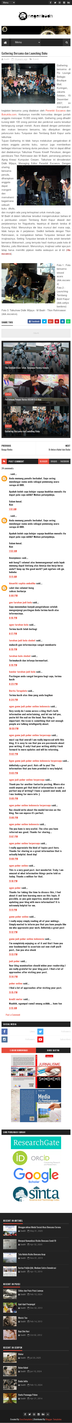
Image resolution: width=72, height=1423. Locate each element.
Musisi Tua (22, 1317)
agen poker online (18, 865)
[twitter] (55, 2)
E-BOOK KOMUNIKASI (19, 1050)
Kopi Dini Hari (23, 1331)
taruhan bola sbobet (20, 656)
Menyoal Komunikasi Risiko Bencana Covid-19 (37, 1240)
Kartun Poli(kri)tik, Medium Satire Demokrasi (37, 1267)
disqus (54, 461)
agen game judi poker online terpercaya (30, 735)
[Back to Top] (48, 1414)
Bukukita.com (9, 114)
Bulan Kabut (23, 1367)
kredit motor (16, 999)
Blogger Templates (54, 1419)
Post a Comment (13, 1014)
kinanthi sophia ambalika (22, 583)
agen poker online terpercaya (24, 843)
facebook (64, 461)
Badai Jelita (23, 1381)
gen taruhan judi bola (20, 602)
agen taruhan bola (18, 624)
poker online (15, 983)
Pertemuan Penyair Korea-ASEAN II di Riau (23, 399)
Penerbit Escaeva (56, 110)
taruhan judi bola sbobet (22, 640)
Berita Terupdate (18, 690)
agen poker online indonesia (24, 824)
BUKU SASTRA (53, 1050)
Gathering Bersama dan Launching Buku (22, 431)
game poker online (18, 916)
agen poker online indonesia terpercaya (30, 805)
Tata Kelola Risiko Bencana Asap (31, 1254)
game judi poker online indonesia (26, 939)
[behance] (68, 2)
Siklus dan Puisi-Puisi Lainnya (30, 1290)
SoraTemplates (26, 1419)
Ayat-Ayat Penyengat (26, 1304)
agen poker (15, 887)
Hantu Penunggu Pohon (28, 1394)
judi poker (14, 961)
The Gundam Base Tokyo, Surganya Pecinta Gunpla (27, 367)
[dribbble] (59, 2)
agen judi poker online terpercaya (27, 779)
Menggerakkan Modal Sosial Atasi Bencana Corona (39, 1227)
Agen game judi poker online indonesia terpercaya (35, 760)
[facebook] (50, 2)
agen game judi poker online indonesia (29, 706)
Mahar (21, 1354)
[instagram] (64, 2)
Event (36, 59)
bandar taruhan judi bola (22, 671)
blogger (43, 461)
